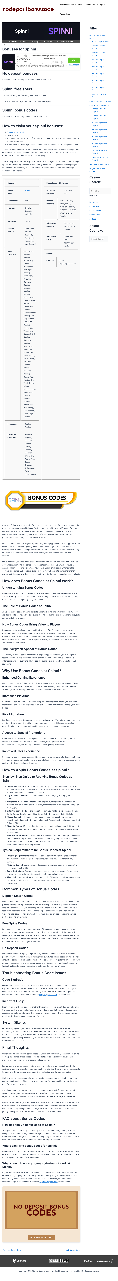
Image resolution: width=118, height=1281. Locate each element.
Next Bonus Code (73, 1250)
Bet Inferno (94, 202)
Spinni (27, 190)
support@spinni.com (48, 994)
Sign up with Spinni (15, 132)
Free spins (36, 41)
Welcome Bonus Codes (99, 164)
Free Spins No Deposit (96, 4)
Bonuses (13, 41)
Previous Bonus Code (10, 1250)
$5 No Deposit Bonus (101, 41)
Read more (74, 65)
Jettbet (92, 219)
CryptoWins (94, 206)
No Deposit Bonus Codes (71, 4)
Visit (74, 60)
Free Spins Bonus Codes (100, 101)
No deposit (24, 41)
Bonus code (49, 41)
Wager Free (65, 14)
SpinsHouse (94, 215)
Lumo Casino (95, 210)
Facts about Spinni (65, 41)
